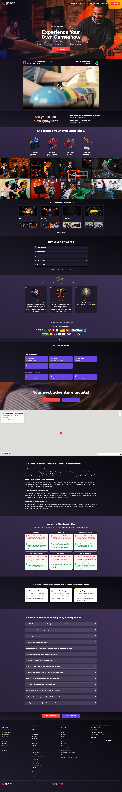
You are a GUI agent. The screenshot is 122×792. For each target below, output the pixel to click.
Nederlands (7, 732)
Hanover (34, 743)
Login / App (5, 727)
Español (6, 734)
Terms (4, 748)
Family (63, 736)
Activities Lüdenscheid (68, 752)
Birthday (63, 743)
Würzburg (35, 759)
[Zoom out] (120, 415)
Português (7, 736)
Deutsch (6, 730)
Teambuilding (65, 748)
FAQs (90, 3)
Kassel (34, 745)
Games (63, 730)
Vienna (34, 771)
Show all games (61, 232)
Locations (82, 3)
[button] (61, 433)
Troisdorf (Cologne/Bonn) (39, 757)
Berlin (33, 729)
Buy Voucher (70, 400)
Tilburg (34, 767)
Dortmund (35, 736)
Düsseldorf (35, 738)
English (105, 3)
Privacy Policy (6, 745)
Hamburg (34, 741)
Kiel (33, 747)
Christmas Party (66, 750)
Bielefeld (34, 732)
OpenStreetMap (116, 454)
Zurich (34, 776)
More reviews (61, 316)
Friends (63, 734)
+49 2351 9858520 (96, 732)
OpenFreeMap (99, 454)
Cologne (34, 750)
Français (6, 739)
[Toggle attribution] (120, 454)
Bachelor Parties (66, 739)
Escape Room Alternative (69, 757)
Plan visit (115, 3)
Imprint (4, 750)
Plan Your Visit (61, 49)
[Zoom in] (120, 412)
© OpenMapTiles (106, 454)
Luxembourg (35, 763)
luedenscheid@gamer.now (99, 734)
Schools (63, 745)
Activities (73, 3)
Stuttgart (34, 754)
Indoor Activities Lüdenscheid (70, 755)
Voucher (96, 3)
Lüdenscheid (36, 752)
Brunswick (35, 734)
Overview (64, 727)
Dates (63, 741)
